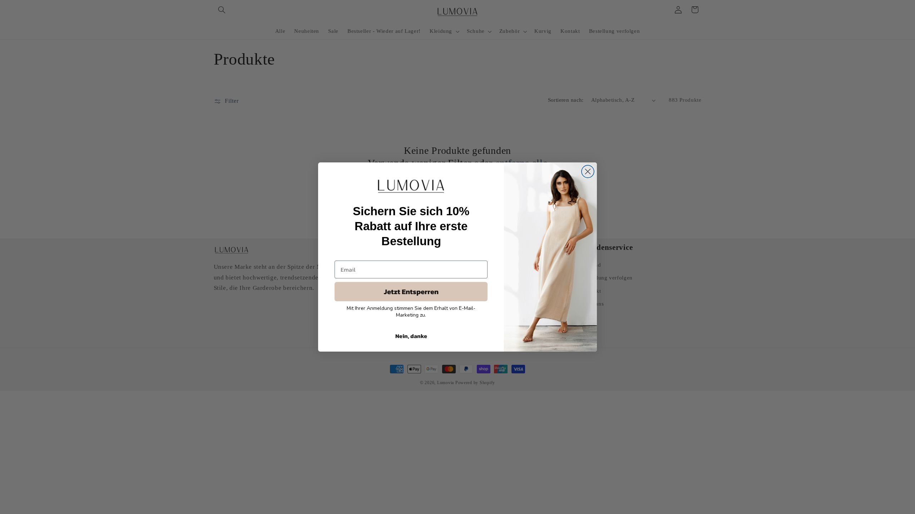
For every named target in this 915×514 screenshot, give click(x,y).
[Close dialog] (588, 171)
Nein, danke (411, 336)
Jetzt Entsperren (411, 291)
